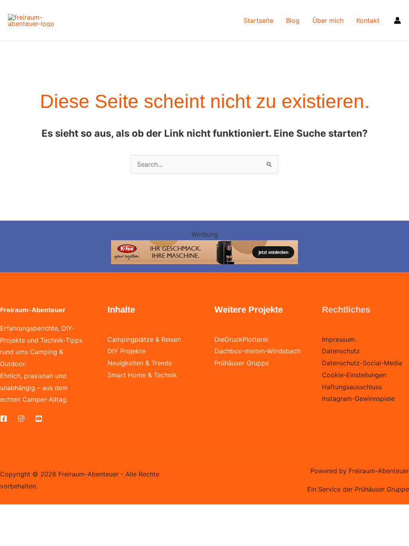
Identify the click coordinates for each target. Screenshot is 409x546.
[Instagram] (21, 418)
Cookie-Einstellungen (354, 375)
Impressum (338, 339)
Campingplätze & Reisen (144, 339)
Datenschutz (341, 351)
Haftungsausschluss (352, 387)
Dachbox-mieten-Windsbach (257, 351)
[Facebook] (3, 418)
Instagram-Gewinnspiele (358, 399)
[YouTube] (38, 418)
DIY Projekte (126, 351)
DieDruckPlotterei (241, 339)
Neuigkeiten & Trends (139, 363)
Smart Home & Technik (142, 375)
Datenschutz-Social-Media (362, 363)
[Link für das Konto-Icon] (397, 20)
